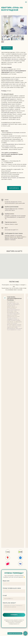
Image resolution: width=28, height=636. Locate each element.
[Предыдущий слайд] (3, 25)
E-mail (5, 595)
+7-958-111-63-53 (8, 162)
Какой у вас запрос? (9, 603)
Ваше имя (6, 581)
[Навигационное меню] (26, 2)
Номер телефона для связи (12, 588)
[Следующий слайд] (24, 25)
